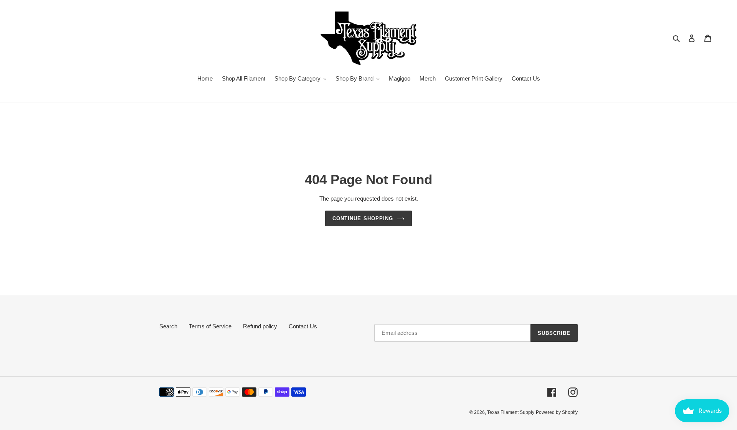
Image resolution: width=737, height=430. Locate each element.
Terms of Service (210, 326)
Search (168, 326)
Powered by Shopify (557, 412)
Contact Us (303, 326)
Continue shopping (362, 218)
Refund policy (260, 326)
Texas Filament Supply (510, 412)
